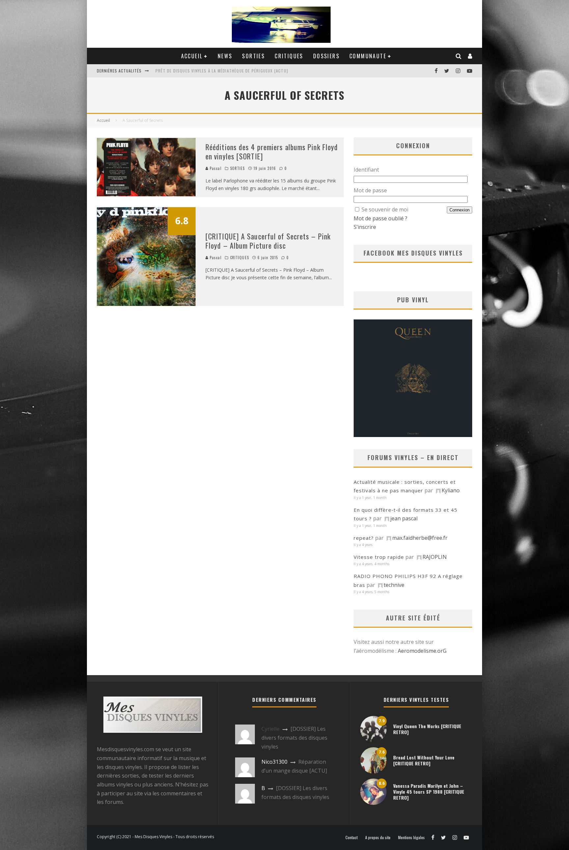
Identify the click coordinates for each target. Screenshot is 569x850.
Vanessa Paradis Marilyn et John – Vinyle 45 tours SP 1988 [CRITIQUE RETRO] (428, 791)
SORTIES (253, 56)
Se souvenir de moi (385, 209)
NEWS (225, 56)
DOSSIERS (326, 56)
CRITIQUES (289, 56)
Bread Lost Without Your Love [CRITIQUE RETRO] (423, 760)
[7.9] (373, 740)
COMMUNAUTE (367, 56)
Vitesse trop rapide (379, 557)
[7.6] (373, 771)
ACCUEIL (192, 56)
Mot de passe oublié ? (380, 218)
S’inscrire (365, 227)
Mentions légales (411, 837)
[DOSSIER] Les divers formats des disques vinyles (294, 737)
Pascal (215, 168)
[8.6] (373, 803)
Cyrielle (270, 728)
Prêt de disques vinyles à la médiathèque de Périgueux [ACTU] (221, 70)
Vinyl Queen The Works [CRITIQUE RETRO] (427, 729)
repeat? (364, 538)
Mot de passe (370, 190)
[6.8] (146, 304)
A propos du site (378, 837)
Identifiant (366, 169)
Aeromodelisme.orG (422, 650)
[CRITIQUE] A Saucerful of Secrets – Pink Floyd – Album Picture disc (268, 241)
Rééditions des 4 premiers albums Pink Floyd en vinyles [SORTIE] (271, 152)
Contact (351, 837)
